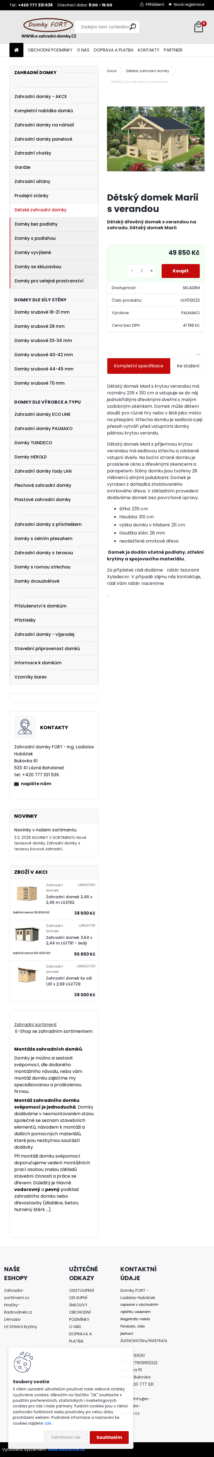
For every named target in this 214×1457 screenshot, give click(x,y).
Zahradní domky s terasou (43, 553)
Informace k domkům (38, 663)
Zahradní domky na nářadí (44, 125)
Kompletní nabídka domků (43, 111)
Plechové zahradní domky (42, 485)
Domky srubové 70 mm (39, 383)
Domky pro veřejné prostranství (49, 281)
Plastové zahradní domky (42, 499)
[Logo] (47, 27)
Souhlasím (109, 1437)
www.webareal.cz (66, 1449)
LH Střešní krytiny (20, 1326)
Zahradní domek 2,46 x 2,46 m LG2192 (69, 899)
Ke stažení (188, 366)
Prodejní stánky (31, 196)
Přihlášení (155, 4)
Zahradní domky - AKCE (40, 96)
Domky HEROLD (30, 457)
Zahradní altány (32, 181)
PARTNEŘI (173, 50)
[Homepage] (16, 50)
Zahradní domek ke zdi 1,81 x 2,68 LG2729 (69, 981)
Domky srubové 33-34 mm (43, 340)
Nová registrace (189, 4)
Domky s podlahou (35, 238)
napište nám (36, 783)
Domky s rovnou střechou (42, 567)
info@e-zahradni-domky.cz (135, 1406)
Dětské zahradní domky (40, 210)
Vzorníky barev (30, 677)
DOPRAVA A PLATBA (113, 50)
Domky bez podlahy (36, 224)
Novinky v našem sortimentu (45, 830)
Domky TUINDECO (33, 443)
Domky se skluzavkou (38, 267)
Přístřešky (25, 620)
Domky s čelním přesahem (43, 538)
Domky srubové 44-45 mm (44, 369)
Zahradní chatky (32, 153)
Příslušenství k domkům (40, 606)
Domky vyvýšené (33, 252)
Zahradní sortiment (35, 1024)
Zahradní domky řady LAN (43, 471)
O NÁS (83, 50)
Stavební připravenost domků (47, 648)
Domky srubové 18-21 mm (42, 312)
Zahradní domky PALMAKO (43, 428)
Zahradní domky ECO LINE (42, 414)
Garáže (22, 167)
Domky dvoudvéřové (36, 581)
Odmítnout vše (66, 1437)
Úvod (111, 71)
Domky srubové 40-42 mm (43, 355)
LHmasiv (13, 1319)
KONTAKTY (148, 50)
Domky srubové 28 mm (39, 326)
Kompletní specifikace (138, 366)
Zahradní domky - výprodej (44, 634)
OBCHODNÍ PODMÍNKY (50, 50)
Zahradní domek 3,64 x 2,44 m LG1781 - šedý (69, 940)
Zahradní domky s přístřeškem (48, 524)
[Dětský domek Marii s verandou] (155, 138)
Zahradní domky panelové (43, 139)
